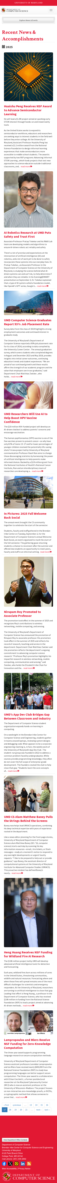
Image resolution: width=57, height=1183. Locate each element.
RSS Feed (29, 1164)
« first (6, 1105)
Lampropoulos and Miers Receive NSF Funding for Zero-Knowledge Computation (27, 1044)
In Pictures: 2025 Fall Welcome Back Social (25, 516)
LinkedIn (23, 1164)
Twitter (10, 1164)
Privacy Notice (24, 1168)
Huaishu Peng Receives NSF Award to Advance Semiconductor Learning (28, 110)
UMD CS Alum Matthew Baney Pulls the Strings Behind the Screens (28, 819)
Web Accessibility (9, 1168)
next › (38, 1109)
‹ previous (16, 1105)
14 (36, 1105)
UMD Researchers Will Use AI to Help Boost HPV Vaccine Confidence (25, 418)
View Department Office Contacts (15, 1140)
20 (21, 1109)
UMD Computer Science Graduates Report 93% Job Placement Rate (27, 322)
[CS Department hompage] (28, 1175)
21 (26, 1109)
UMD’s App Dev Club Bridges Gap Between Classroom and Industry (27, 716)
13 (31, 1105)
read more (25, 166)
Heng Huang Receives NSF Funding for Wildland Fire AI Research (28, 954)
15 (42, 1105)
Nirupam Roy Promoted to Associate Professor (22, 614)
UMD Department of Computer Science (23, 10)
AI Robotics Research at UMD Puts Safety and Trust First (27, 235)
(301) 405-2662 (19, 1158)
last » (47, 1109)
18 (10, 1109)
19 (15, 1109)
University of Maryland (29, 3)
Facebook (4, 1164)
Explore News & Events (28, 20)
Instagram (16, 1164)
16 (47, 1105)
